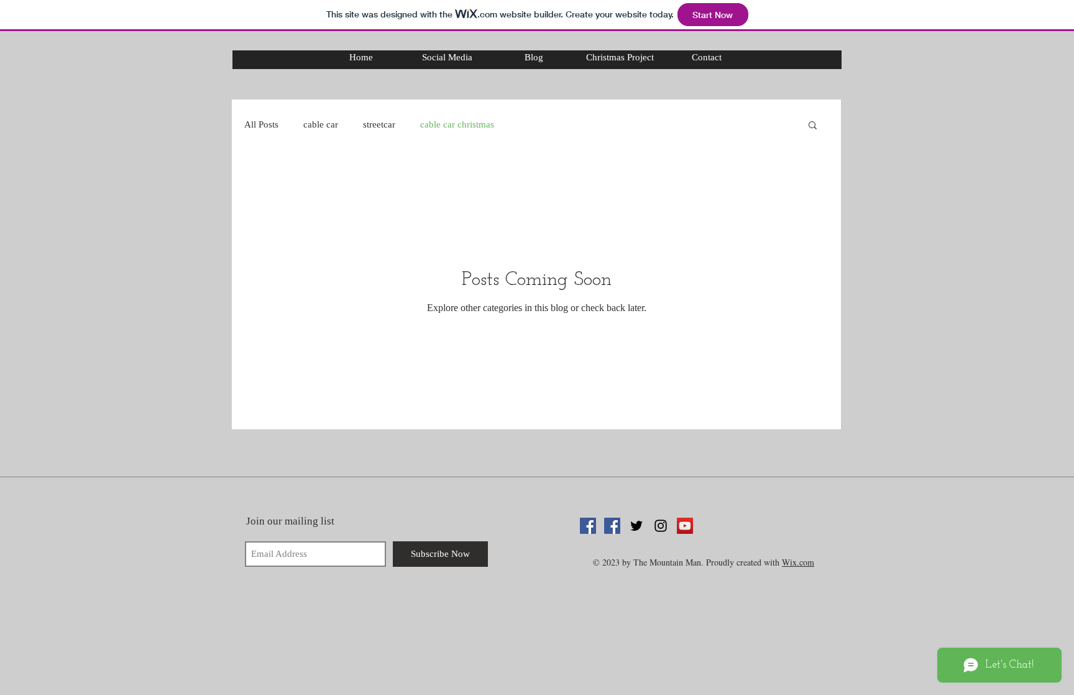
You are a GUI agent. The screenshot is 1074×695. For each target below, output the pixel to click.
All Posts (261, 124)
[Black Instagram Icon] (661, 526)
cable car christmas (457, 124)
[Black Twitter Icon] (636, 526)
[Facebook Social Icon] (588, 526)
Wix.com (798, 562)
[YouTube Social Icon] (685, 526)
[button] (813, 126)
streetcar (379, 124)
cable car (320, 124)
